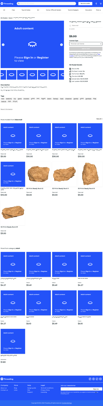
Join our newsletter (68, 386)
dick (94, 99)
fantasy (55, 99)
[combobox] (85, 44)
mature (3, 101)
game (20, 99)
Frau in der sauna (83, 279)
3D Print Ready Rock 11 (60, 189)
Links (15, 390)
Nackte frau (55, 279)
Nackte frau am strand (84, 317)
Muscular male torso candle (9, 356)
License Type (73, 41)
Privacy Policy (45, 390)
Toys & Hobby (26, 10)
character (68, 99)
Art (38, 10)
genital (76, 99)
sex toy (15, 101)
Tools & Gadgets (73, 10)
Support (30, 392)
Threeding (7, 3)
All (4, 10)
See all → (99, 119)
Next (61, 44)
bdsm (49, 99)
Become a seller (85, 3)
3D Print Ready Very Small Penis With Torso (12, 189)
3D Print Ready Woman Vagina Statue (37, 150)
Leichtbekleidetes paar (59, 317)
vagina (43, 99)
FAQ (28, 390)
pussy (33, 99)
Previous (3, 44)
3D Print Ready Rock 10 (86, 189)
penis (82, 99)
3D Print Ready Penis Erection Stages (63, 150)
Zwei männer (30, 317)
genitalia (88, 99)
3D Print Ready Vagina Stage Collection (90, 150)
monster (26, 99)
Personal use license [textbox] (77, 44)
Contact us (4, 390)
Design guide (31, 388)
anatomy (9, 99)
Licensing (44, 392)
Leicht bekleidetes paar (8, 279)
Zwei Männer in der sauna (8, 317)
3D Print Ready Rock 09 (9, 227)
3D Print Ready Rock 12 (34, 189)
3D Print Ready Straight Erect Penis (12, 150)
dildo (9, 101)
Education (88, 10)
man (2, 99)
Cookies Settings (67, 403)
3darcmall (75, 25)
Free (13, 10)
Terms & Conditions (47, 388)
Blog (15, 388)
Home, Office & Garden (53, 10)
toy (15, 99)
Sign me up (96, 389)
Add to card (86, 49)
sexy (38, 99)
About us (4, 388)
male (61, 99)
